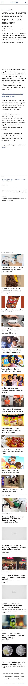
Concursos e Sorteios (11, 6)
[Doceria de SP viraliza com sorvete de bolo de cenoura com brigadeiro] (12, 281)
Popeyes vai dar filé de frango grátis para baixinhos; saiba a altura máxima (14, 547)
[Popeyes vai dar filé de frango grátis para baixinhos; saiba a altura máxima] (14, 533)
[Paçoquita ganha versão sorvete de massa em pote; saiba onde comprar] (12, 420)
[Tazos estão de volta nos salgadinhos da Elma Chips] (12, 361)
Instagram (17, 179)
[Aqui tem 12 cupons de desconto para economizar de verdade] (12, 380)
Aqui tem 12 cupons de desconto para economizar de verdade (12, 390)
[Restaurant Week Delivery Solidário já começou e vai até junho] (12, 441)
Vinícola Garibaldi (7, 180)
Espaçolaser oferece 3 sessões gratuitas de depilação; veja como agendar (12, 270)
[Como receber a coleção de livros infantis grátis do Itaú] (12, 342)
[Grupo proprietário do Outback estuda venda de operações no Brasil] (14, 592)
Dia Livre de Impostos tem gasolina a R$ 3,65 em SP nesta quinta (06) (13, 519)
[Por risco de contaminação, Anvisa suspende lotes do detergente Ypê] (14, 622)
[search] (26, 2)
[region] (14, 57)
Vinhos (23, 179)
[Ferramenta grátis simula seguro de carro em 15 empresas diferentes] (12, 321)
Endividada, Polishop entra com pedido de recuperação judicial (13, 577)
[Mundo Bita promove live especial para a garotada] (12, 462)
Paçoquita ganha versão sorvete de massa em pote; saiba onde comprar (11, 430)
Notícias (4, 600)
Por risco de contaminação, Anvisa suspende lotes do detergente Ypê (13, 636)
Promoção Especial (7, 513)
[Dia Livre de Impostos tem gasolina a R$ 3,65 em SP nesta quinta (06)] (14, 505)
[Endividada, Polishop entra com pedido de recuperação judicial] (14, 563)
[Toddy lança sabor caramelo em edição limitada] (12, 302)
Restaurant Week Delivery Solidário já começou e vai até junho (12, 451)
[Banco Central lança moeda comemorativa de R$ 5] (14, 650)
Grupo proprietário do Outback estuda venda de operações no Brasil (12, 606)
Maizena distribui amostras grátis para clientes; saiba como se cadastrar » (14, 191)
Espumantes (10, 179)
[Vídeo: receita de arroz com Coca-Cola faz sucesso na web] (12, 401)
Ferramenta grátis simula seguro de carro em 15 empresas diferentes (10, 331)
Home (2, 6)
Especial (3, 179)
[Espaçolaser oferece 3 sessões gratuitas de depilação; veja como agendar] (12, 260)
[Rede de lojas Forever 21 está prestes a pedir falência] (12, 481)
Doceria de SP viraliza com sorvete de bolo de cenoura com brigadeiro (11, 291)
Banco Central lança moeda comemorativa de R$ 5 (13, 663)
